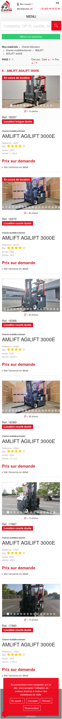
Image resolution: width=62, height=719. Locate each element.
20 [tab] (53, 208)
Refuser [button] (46, 700)
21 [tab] (57, 208)
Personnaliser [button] (32, 708)
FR (57, 3)
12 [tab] (48, 107)
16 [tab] (40, 208)
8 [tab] (35, 107)
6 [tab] (28, 107)
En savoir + (17, 700)
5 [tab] (25, 107)
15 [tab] (37, 208)
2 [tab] (15, 107)
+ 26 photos (32, 213)
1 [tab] (11, 107)
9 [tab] (38, 107)
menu (31, 16)
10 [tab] (42, 107)
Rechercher (60, 25)
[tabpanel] (31, 92)
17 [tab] (43, 208)
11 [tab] (45, 107)
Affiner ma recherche (31, 36)
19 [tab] (50, 208)
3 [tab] (18, 107)
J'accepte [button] (33, 700)
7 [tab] (31, 107)
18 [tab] (47, 208)
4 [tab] (21, 107)
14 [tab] (34, 208)
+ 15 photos (32, 518)
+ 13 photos (32, 111)
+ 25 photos (32, 314)
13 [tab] (52, 107)
